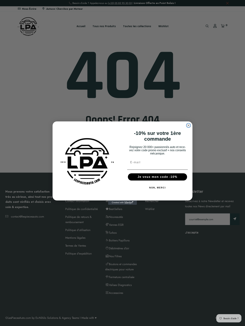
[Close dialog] (188, 125)
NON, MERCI (157, 187)
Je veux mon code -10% (157, 176)
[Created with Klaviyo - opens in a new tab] (122, 202)
